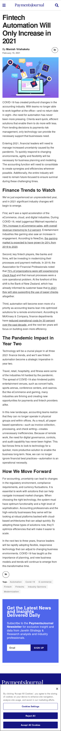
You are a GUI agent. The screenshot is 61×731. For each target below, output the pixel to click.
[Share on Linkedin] (55, 50)
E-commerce (45, 581)
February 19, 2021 (11, 52)
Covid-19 (30, 581)
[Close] (57, 688)
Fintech (8, 586)
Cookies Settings (30, 706)
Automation (16, 581)
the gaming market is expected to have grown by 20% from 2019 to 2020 (29, 242)
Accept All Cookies (30, 724)
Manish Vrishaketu (18, 49)
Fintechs (19, 586)
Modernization (11, 591)
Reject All (30, 715)
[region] (30, 707)
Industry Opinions (37, 586)
